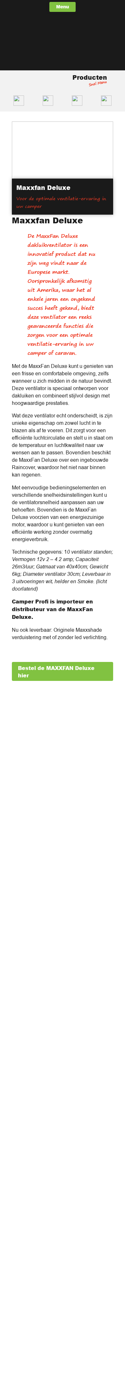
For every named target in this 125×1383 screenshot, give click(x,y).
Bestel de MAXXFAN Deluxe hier (56, 671)
